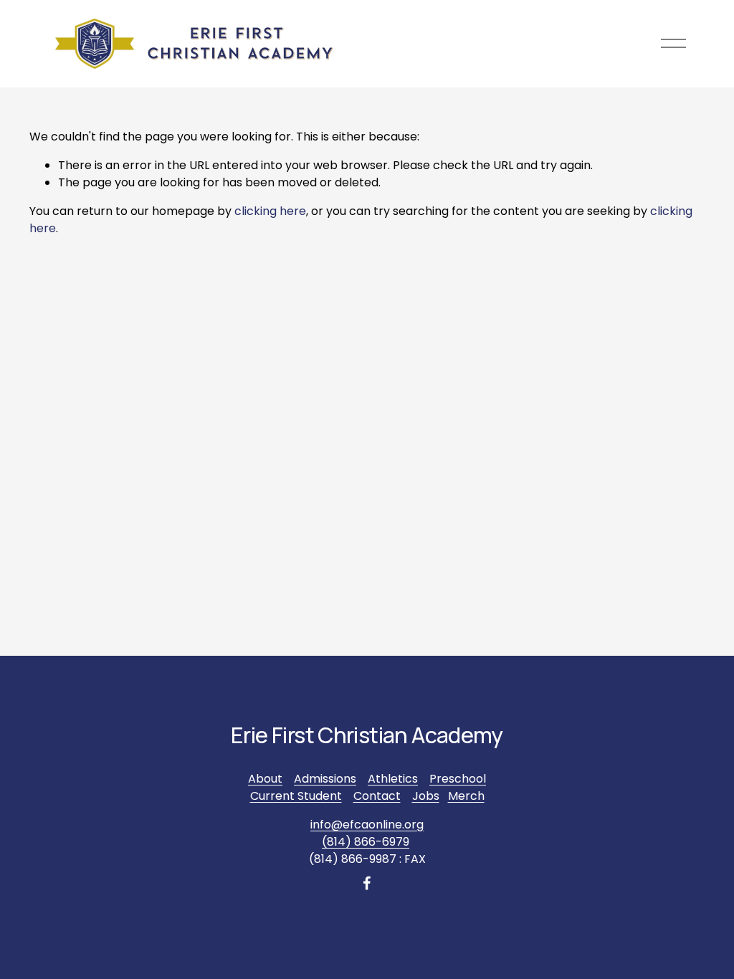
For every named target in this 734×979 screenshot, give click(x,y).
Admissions (325, 778)
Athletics (393, 778)
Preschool (457, 778)
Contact (377, 796)
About (265, 778)
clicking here (270, 211)
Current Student (296, 796)
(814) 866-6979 (365, 842)
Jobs (425, 796)
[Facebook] (367, 883)
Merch (466, 796)
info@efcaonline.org (367, 824)
